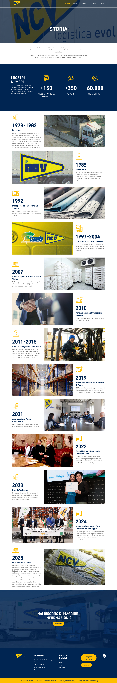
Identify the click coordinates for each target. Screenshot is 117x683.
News (94, 3)
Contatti (102, 3)
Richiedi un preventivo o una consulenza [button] (88, 657)
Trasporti (61, 665)
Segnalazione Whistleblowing (88, 681)
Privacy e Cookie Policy (67, 681)
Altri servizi (62, 667)
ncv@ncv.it (38, 670)
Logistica (61, 662)
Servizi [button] (75, 3)
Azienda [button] (66, 3)
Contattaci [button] (58, 623)
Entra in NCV (85, 3)
